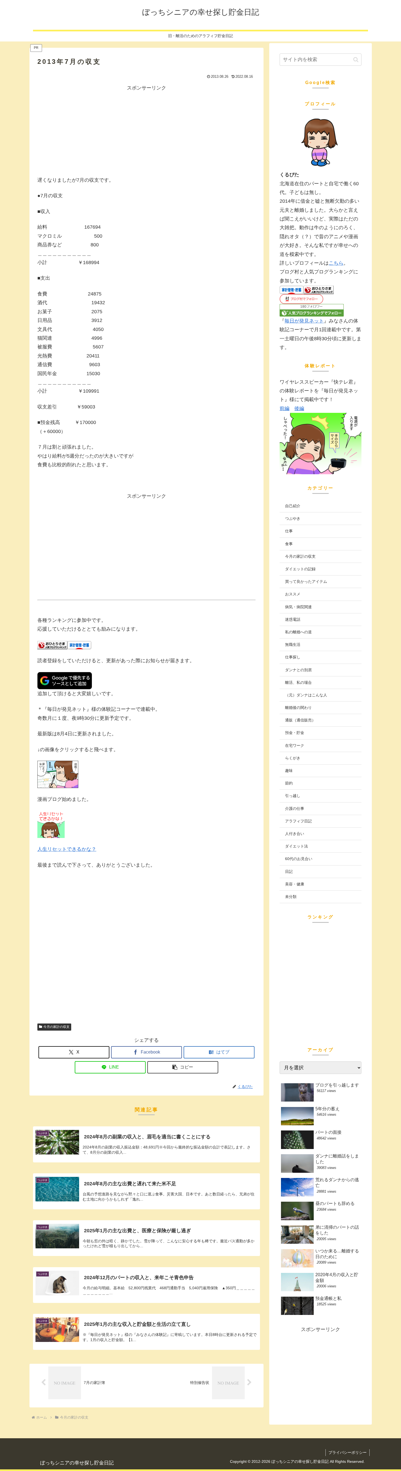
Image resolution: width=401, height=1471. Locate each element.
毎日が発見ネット (304, 321)
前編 (284, 408)
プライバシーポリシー (347, 1452)
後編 (299, 408)
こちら (336, 263)
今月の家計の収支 (56, 1027)
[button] (182, 1067)
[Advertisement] (146, 130)
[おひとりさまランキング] (52, 645)
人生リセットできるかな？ (66, 849)
